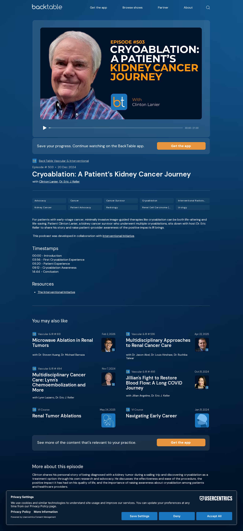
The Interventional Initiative (56, 292)
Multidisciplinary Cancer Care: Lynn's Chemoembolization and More (59, 382)
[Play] (45, 128)
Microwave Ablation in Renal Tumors (62, 342)
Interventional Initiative (118, 236)
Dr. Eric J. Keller (69, 182)
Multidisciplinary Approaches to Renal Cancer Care (158, 342)
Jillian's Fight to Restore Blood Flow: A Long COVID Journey (154, 383)
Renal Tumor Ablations (56, 416)
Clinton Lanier (48, 182)
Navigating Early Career (151, 416)
